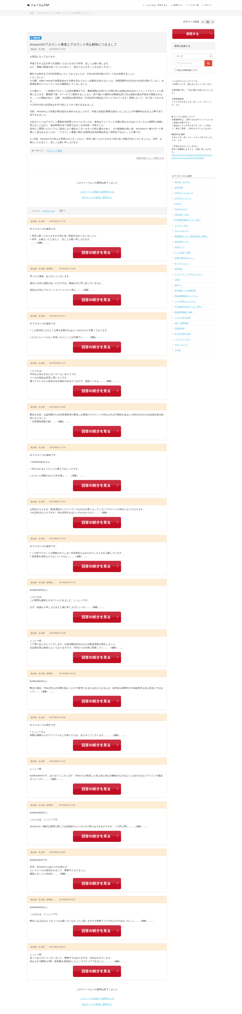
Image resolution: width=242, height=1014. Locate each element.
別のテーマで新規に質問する (97, 197)
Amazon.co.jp (48, 211)
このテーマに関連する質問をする (97, 191)
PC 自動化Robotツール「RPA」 (189, 306)
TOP (32, 13)
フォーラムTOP (40, 5)
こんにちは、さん (156, 5)
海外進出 (179, 268)
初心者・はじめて (182, 182)
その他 (178, 350)
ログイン (208, 5)
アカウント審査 (54, 150)
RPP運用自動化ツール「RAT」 (188, 220)
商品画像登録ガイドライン (186, 295)
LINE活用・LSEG (182, 214)
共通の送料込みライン (184, 257)
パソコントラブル (182, 339)
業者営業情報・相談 (183, 312)
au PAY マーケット (183, 198)
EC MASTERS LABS (183, 333)
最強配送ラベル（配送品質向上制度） (191, 236)
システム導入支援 (182, 317)
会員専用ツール (181, 241)
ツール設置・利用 (182, 252)
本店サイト (180, 247)
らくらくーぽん (181, 225)
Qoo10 (178, 203)
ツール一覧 (194, 5)
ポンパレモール (181, 230)
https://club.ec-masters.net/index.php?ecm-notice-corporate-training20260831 (192, 156)
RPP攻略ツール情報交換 (185, 290)
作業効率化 (180, 328)
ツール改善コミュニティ (185, 301)
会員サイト (178, 5)
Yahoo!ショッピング (184, 192)
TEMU (177, 279)
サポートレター (181, 344)
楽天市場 (179, 187)
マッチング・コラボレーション (188, 274)
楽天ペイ (179, 285)
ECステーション (182, 263)
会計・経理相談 (181, 323)
